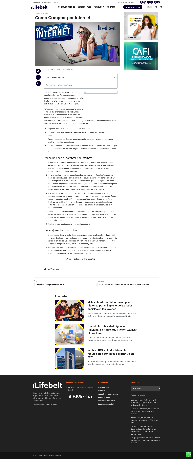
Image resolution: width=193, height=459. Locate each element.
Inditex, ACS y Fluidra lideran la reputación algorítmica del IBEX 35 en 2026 (111, 353)
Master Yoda (55, 69)
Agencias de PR (104, 397)
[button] (38, 71)
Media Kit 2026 (103, 387)
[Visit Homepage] (39, 7)
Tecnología (99, 7)
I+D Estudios (37, 2)
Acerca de (55, 2)
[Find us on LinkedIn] (151, 2)
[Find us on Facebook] (141, 2)
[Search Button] (156, 7)
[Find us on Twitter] (144, 2)
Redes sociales (84, 7)
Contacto (111, 7)
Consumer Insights (66, 7)
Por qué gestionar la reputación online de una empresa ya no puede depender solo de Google (145, 440)
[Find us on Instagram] (148, 2)
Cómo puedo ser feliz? (106, 404)
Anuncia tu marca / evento (108, 394)
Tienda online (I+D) (133, 7)
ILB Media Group (51, 404)
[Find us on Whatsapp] (155, 2)
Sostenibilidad (46, 2)
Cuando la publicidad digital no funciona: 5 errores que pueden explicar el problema (112, 329)
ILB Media (71, 387)
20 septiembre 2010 (67, 69)
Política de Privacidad (106, 401)
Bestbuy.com (53, 247)
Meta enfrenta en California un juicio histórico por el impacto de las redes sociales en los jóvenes (110, 305)
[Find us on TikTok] (158, 2)
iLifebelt (40, 455)
